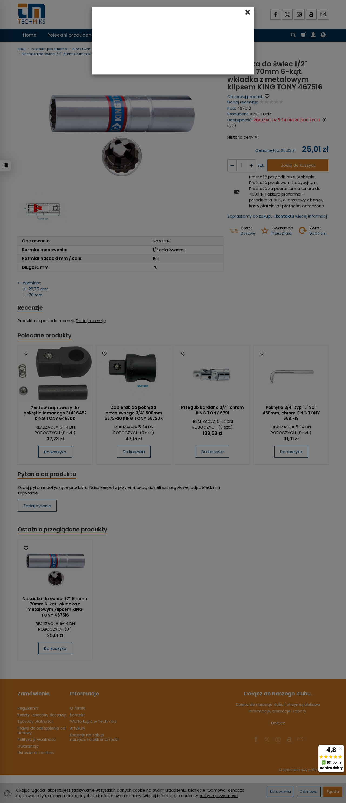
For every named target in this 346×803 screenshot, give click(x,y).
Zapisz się (203, 96)
